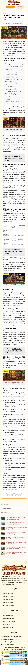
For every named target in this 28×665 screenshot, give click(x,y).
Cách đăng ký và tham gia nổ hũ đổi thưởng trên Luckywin (13, 92)
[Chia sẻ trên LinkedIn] (20, 494)
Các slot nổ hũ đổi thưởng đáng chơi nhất (13, 83)
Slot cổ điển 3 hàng (11, 86)
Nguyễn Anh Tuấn (18, 23)
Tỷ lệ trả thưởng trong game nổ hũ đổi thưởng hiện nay (13, 80)
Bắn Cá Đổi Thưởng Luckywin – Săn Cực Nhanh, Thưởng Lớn (15, 518)
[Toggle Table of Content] (21, 64)
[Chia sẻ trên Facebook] (10, 494)
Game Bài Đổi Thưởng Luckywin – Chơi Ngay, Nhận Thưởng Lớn (16, 528)
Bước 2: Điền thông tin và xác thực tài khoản (15, 99)
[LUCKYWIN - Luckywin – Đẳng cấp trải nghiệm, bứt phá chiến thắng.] (14, 2)
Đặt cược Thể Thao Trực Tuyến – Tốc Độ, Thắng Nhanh (16, 552)
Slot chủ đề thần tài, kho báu (13, 88)
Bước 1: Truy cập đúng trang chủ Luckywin (14, 95)
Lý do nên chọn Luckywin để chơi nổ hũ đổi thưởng (14, 67)
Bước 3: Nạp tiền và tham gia (13, 101)
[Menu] (2, 2)
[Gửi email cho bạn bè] (15, 494)
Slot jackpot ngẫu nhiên (12, 89)
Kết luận (7, 103)
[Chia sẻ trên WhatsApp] (7, 494)
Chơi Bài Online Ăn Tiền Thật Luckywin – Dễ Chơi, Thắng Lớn (16, 533)
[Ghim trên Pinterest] (18, 494)
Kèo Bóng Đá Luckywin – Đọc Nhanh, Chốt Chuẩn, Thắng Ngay (15, 548)
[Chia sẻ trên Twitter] (12, 494)
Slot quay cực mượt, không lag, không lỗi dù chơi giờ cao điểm (15, 73)
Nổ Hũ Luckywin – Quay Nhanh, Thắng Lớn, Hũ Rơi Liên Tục (16, 543)
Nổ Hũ (4, 13)
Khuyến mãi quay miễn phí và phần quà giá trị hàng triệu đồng (14, 77)
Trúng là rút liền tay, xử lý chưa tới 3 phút (14, 70)
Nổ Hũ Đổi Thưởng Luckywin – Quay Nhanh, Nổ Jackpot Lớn (15, 538)
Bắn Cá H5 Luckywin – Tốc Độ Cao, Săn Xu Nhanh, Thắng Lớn (15, 523)
